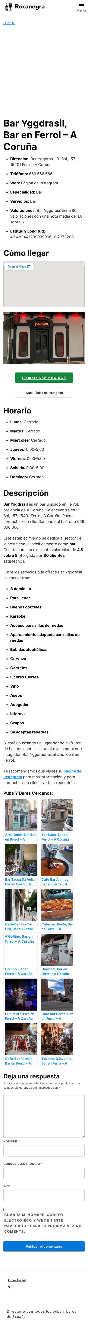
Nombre (11, 1141)
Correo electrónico (23, 1163)
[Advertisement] (44, 71)
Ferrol (9, 23)
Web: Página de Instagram (44, 392)
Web (6, 1186)
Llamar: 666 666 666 (44, 378)
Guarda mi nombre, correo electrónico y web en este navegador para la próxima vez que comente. (44, 1223)
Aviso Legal (17, 1280)
